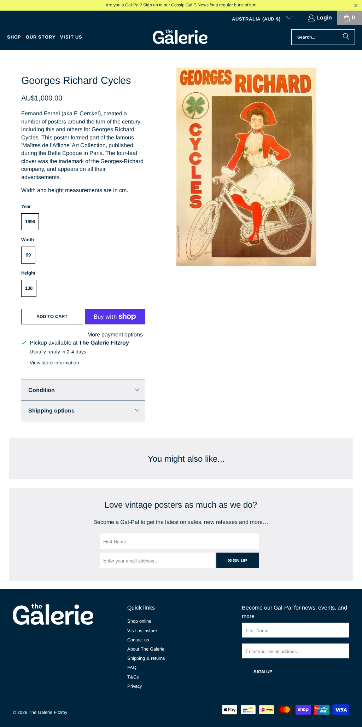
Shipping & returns (146, 658)
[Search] (346, 37)
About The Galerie (145, 649)
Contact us (138, 639)
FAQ (131, 667)
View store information (54, 362)
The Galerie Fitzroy (48, 712)
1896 (30, 221)
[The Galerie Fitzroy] (180, 37)
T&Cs (133, 677)
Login (324, 18)
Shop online (139, 621)
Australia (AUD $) (257, 19)
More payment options (115, 334)
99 (28, 255)
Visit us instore (142, 630)
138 (29, 288)
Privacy (134, 686)
